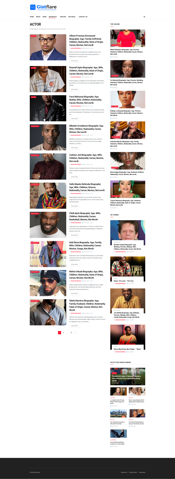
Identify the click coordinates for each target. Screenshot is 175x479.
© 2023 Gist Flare (35, 472)
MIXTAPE (63, 17)
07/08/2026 (86, 48)
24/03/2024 (116, 383)
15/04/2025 (131, 251)
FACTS (114, 373)
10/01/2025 (131, 283)
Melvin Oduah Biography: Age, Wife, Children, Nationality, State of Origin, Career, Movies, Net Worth (86, 274)
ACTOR (33, 36)
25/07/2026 (86, 106)
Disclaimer (142, 472)
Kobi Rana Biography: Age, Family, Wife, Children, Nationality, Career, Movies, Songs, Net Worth (85, 245)
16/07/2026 (86, 222)
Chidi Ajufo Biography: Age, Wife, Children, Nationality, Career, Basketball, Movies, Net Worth (85, 216)
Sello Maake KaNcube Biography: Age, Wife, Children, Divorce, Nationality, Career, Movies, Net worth (87, 187)
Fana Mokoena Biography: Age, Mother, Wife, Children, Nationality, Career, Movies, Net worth (85, 99)
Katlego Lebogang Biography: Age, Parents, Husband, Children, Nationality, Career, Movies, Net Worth (126, 113)
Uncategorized (117, 45)
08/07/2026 (86, 281)
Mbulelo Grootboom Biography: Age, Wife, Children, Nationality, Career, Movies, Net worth (86, 129)
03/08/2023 (133, 404)
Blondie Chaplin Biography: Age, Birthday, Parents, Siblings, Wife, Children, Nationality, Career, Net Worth (127, 247)
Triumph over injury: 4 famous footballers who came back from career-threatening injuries (126, 378)
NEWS (45, 17)
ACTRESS (114, 75)
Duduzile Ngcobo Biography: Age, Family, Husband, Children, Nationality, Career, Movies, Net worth (126, 144)
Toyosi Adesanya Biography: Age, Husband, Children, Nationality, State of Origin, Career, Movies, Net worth (125, 203)
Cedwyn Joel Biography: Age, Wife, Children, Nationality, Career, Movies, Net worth (86, 158)
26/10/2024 (131, 352)
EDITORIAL (71, 17)
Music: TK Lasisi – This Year (124, 281)
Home (32, 17)
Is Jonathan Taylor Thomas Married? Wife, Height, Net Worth (117, 401)
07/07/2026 (86, 313)
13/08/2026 (114, 208)
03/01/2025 (131, 320)
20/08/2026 (114, 118)
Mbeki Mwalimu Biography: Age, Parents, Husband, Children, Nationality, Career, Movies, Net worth (126, 52)
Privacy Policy (133, 472)
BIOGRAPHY (53, 17)
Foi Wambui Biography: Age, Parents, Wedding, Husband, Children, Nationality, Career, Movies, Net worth (126, 82)
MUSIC (38, 17)
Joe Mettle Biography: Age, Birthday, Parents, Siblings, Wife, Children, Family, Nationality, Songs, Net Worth (126, 315)
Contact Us (83, 17)
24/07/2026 (86, 135)
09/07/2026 (86, 252)
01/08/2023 (133, 426)
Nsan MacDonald (76, 48)
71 (71, 332)
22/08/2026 (114, 57)
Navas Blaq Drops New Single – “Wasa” (127, 349)
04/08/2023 (114, 406)
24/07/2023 (114, 446)
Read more (74, 61)
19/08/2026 (114, 177)
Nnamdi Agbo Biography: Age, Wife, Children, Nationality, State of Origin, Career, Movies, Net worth (86, 70)
